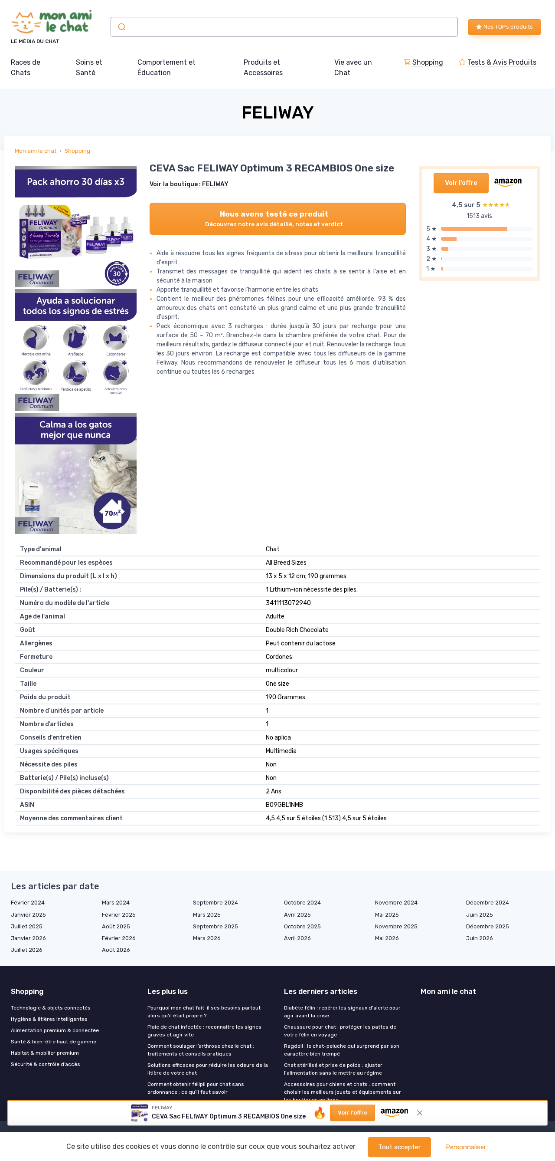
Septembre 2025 (215, 926)
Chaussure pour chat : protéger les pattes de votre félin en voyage (340, 1031)
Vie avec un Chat (353, 67)
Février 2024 (28, 902)
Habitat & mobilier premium (45, 1053)
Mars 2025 (207, 914)
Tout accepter (399, 1147)
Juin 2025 (479, 914)
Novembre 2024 (396, 902)
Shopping (427, 62)
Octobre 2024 (302, 902)
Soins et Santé (89, 67)
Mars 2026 (207, 938)
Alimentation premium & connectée (55, 1030)
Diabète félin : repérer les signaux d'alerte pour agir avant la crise (342, 1012)
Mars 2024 (116, 902)
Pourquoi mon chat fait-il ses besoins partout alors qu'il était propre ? (204, 1012)
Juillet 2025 (26, 926)
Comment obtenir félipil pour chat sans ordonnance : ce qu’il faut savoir (195, 1088)
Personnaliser (466, 1147)
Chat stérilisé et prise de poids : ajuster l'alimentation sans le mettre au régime (333, 1069)
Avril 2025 (297, 914)
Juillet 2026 (26, 950)
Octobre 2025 (302, 926)
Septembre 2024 (215, 902)
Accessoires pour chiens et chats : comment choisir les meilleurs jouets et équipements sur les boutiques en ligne (342, 1092)
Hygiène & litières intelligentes (49, 1019)
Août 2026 (116, 950)
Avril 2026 (297, 938)
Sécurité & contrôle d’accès (45, 1064)
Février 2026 (119, 938)
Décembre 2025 (487, 926)
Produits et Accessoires (263, 67)
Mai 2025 (387, 914)
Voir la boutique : (189, 184)
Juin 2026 (479, 938)
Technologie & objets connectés (51, 1008)
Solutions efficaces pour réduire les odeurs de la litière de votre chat (207, 1069)
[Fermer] (419, 1112)
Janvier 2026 (28, 938)
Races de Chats (25, 67)
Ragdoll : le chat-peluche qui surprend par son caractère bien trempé (341, 1050)
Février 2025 (119, 914)
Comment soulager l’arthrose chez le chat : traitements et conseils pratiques (200, 1050)
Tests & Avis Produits (501, 62)
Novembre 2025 (396, 926)
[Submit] (121, 26)
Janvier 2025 (28, 914)
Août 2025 (116, 926)
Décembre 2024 (487, 902)
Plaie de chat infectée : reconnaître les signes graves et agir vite (204, 1031)
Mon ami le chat (35, 151)
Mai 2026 (387, 938)
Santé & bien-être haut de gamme (53, 1042)
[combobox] (284, 27)
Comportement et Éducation (166, 67)
